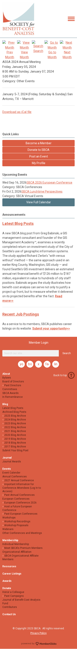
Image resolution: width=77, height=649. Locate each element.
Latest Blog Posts (18, 223)
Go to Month (52, 54)
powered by (28, 643)
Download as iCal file (16, 112)
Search (66, 353)
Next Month (67, 54)
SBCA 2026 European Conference (49, 182)
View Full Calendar (38, 202)
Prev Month (9, 54)
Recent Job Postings (20, 314)
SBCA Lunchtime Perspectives (41, 191)
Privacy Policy (38, 633)
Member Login (38, 342)
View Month (24, 54)
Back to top (60, 375)
